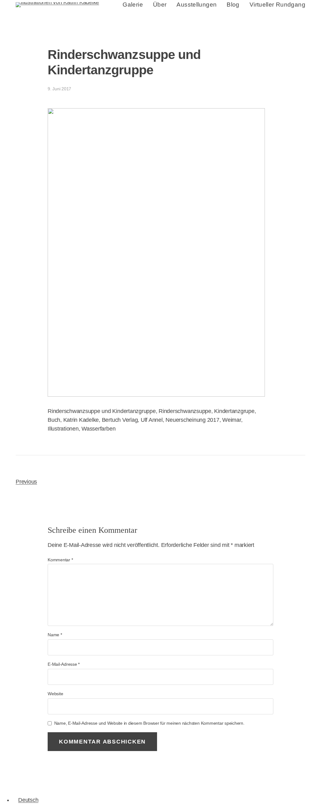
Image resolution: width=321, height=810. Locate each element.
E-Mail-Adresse (64, 664)
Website (55, 693)
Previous (26, 482)
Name (55, 634)
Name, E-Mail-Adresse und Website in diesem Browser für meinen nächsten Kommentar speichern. (149, 723)
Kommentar (60, 559)
